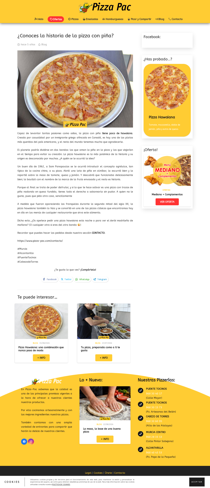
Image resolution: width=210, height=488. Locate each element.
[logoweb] (105, 8)
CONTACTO (98, 232)
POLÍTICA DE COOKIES (61, 484)
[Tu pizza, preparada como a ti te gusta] (68, 305)
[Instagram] (31, 442)
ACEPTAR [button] (197, 482)
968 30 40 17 (154, 393)
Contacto (119, 472)
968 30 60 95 (154, 421)
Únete (108, 472)
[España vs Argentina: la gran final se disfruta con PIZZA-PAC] (130, 305)
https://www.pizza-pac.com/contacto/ (40, 240)
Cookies (98, 472)
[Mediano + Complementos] (167, 156)
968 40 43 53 (154, 452)
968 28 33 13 (154, 436)
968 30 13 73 (154, 407)
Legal (88, 472)
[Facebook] (24, 442)
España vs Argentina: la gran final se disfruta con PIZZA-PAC (130, 349)
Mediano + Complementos (167, 194)
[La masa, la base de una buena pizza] (105, 388)
